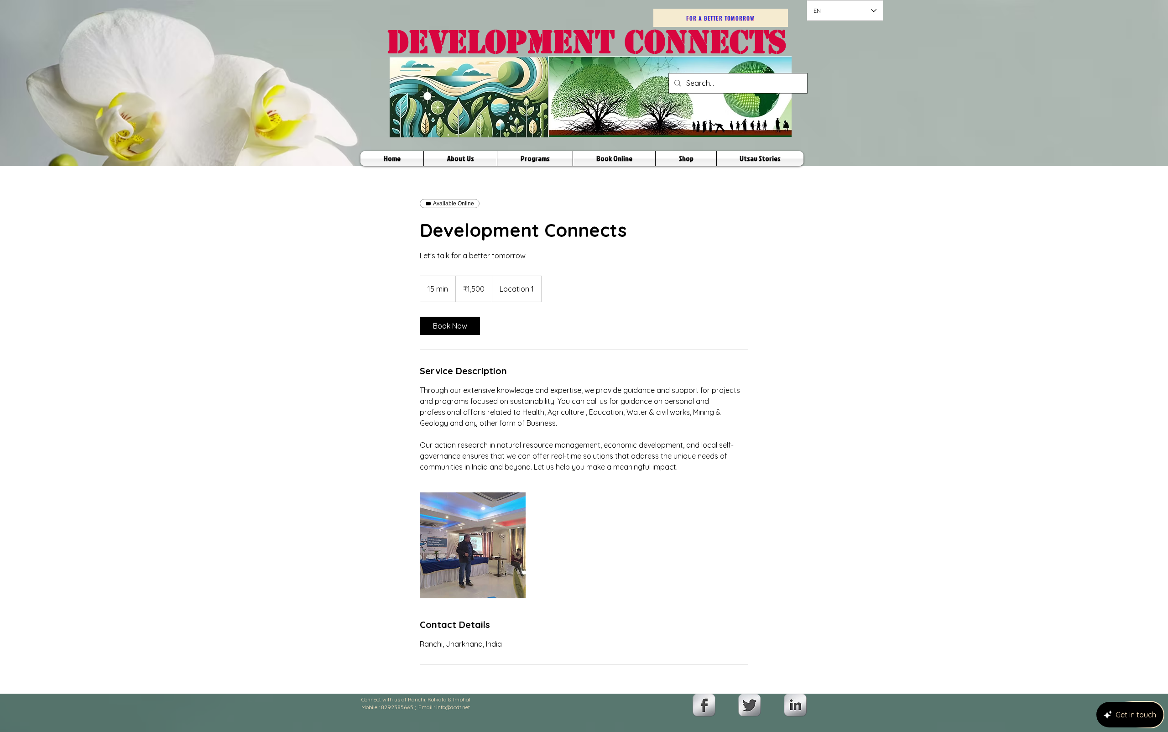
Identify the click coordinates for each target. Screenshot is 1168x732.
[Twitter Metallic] (749, 705)
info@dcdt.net (453, 707)
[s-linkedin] (795, 705)
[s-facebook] (704, 705)
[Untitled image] (473, 545)
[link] (450, 326)
